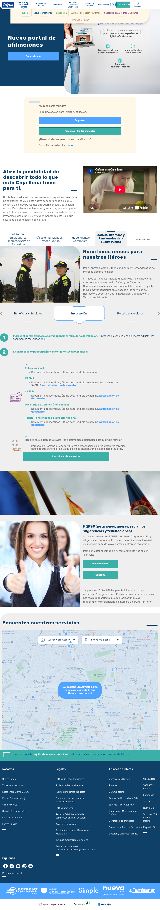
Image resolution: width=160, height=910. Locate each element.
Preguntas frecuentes (13, 873)
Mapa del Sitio (150, 827)
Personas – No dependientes (80, 131)
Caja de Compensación (13, 811)
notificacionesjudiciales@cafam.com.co (75, 849)
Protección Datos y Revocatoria (72, 785)
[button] (26, 12)
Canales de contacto (12, 817)
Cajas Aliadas (150, 779)
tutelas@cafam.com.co (76, 840)
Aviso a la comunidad (66, 824)
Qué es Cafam (9, 779)
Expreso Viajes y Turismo (121, 804)
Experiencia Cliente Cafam (15, 792)
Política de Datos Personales (70, 779)
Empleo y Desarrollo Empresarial (73, 4)
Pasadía (113, 785)
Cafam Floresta (116, 792)
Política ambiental (64, 808)
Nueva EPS (148, 808)
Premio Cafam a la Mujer (14, 798)
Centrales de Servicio (119, 779)
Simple (146, 801)
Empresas (80, 120)
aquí (70, 145)
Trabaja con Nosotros (13, 785)
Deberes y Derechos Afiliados (123, 833)
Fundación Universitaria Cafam (124, 798)
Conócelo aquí (33, 56)
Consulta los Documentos (66, 456)
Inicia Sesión (103, 5)
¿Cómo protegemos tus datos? (71, 792)
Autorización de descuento (59, 385)
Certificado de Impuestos (121, 821)
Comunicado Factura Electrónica (125, 827)
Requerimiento (100, 563)
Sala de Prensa (9, 804)
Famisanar (148, 795)
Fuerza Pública (9, 824)
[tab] (17, 238)
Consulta (100, 575)
